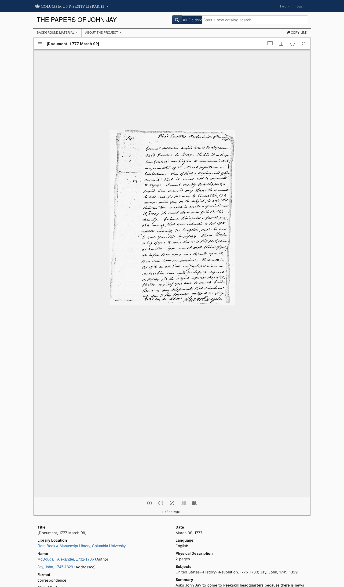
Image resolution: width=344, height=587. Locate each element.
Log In (301, 6)
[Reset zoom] (172, 503)
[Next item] (194, 503)
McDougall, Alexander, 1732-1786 (65, 559)
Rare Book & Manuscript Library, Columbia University (81, 546)
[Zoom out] (160, 503)
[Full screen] (303, 43)
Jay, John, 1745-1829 (55, 567)
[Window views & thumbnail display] (270, 43)
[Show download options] (281, 43)
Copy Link (298, 32)
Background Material (56, 32)
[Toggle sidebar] (40, 43)
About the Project (102, 32)
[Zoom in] (149, 503)
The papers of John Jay (77, 19)
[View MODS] (292, 43)
